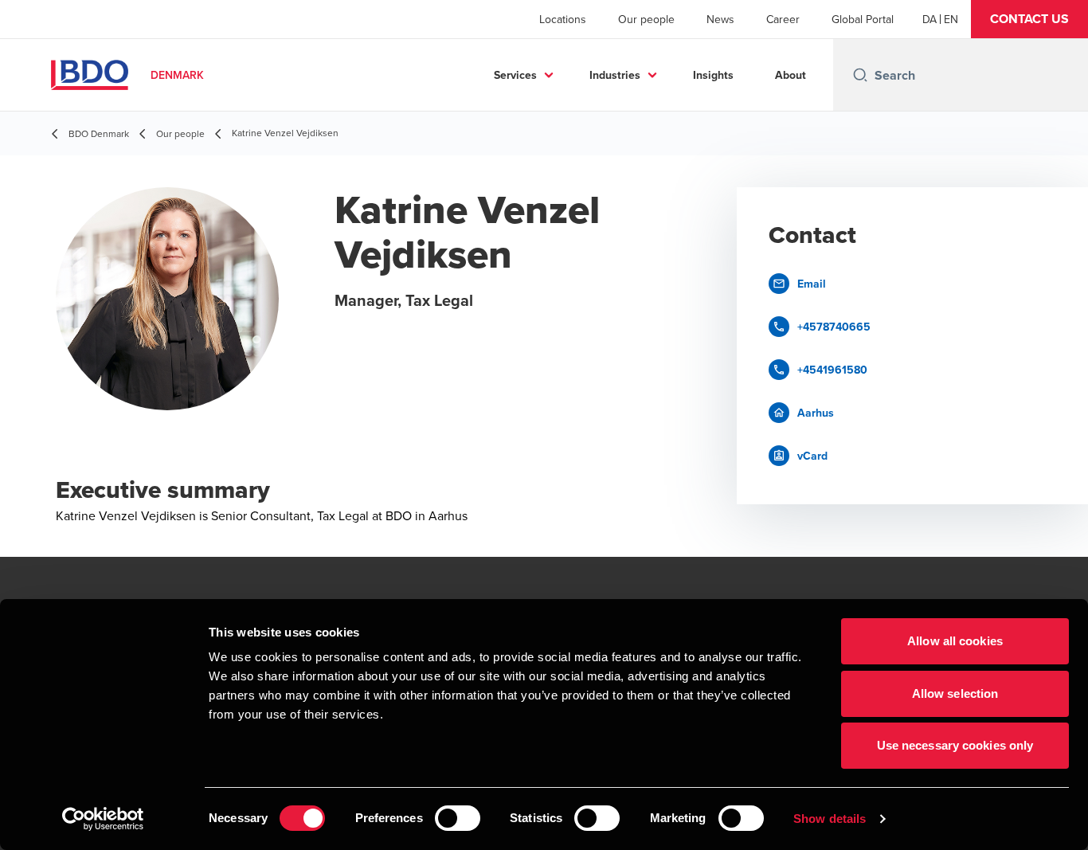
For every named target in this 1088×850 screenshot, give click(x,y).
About (790, 75)
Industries (614, 75)
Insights (713, 75)
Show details (829, 818)
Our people (646, 19)
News (720, 19)
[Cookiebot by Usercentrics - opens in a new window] (103, 819)
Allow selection (955, 693)
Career (783, 19)
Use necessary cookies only (955, 745)
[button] (1029, 19)
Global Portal (863, 19)
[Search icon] (860, 75)
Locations (562, 19)
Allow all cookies (955, 641)
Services (515, 75)
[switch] (457, 818)
